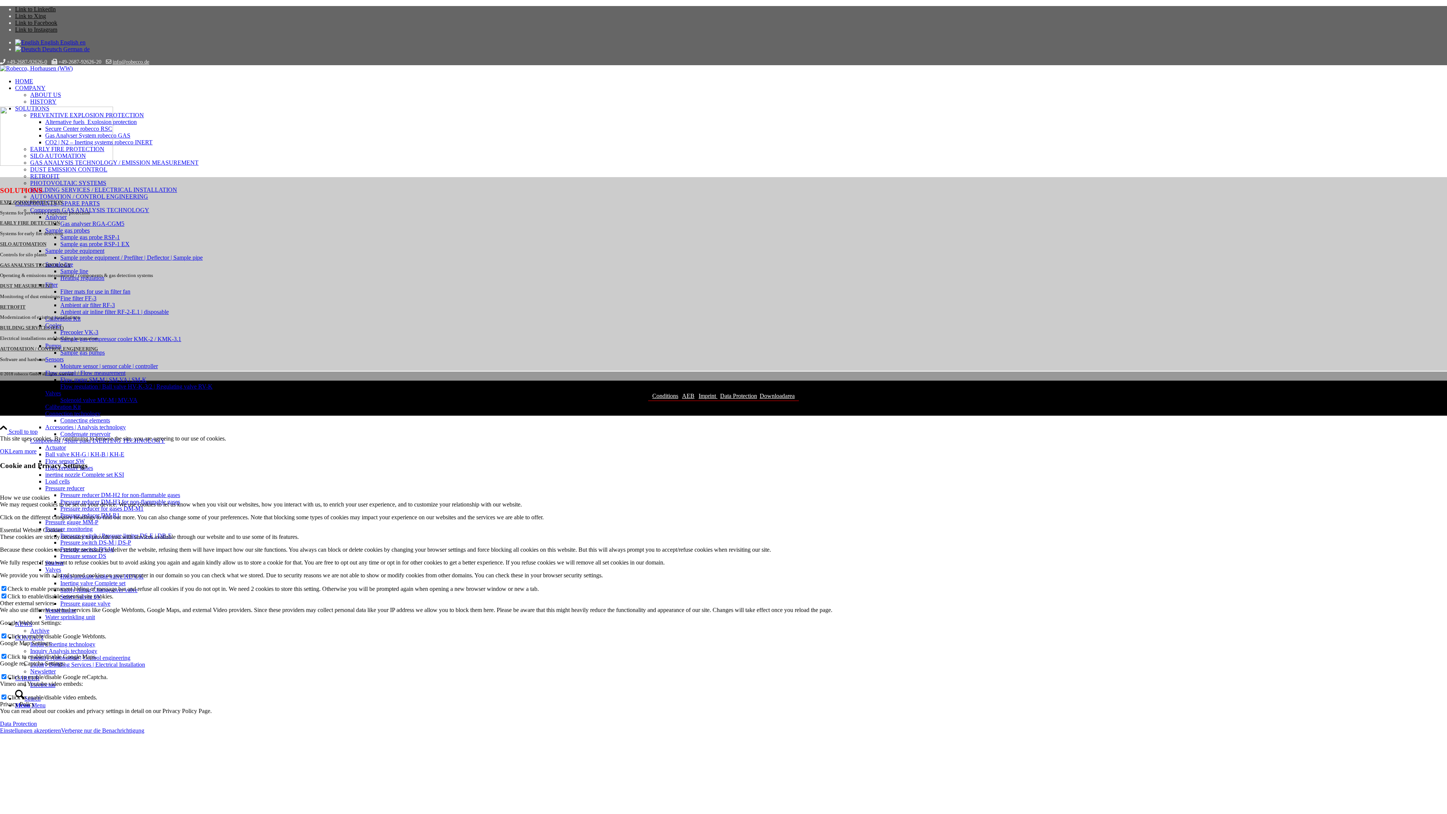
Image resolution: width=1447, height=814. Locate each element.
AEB (688, 396)
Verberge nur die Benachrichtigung (102, 730)
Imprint (708, 396)
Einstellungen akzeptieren (30, 730)
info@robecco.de (131, 62)
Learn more (23, 451)
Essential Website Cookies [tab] (31, 530)
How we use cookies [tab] (25, 497)
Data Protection (738, 396)
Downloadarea (777, 396)
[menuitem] (731, 81)
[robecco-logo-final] (36, 68)
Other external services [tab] (27, 603)
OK (4, 451)
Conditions (665, 396)
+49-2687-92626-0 (27, 62)
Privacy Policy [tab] (17, 704)
